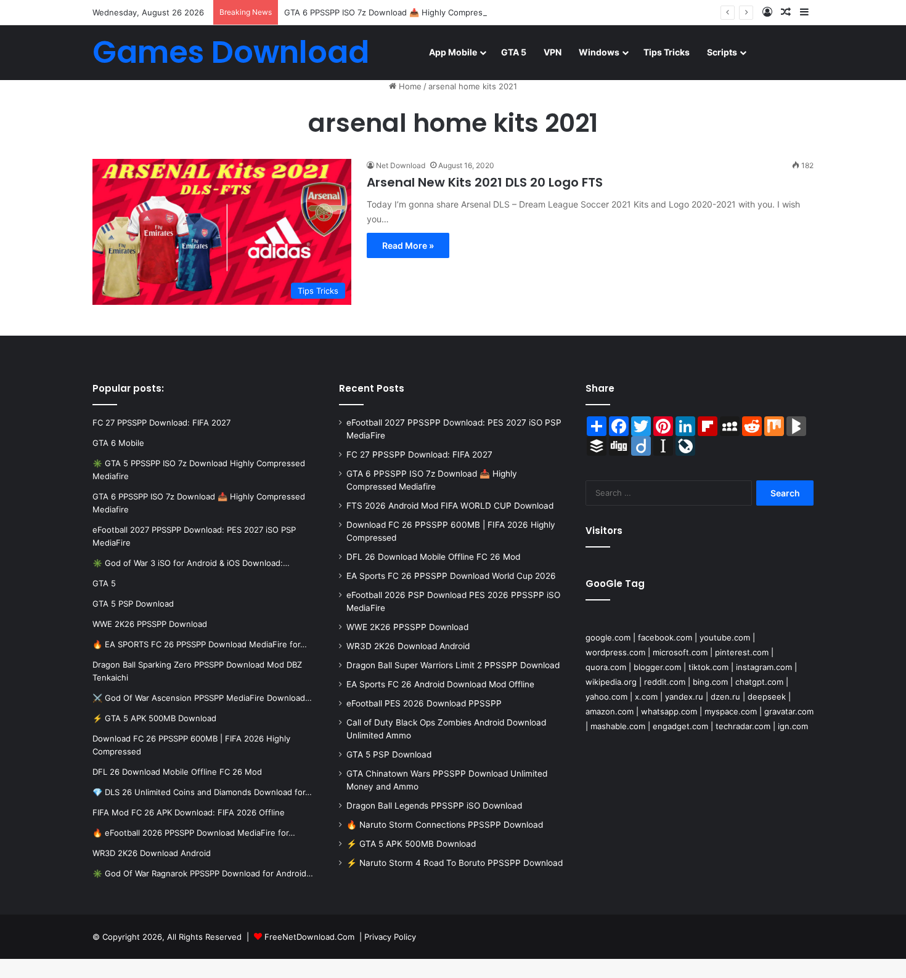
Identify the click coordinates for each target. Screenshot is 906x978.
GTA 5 (513, 52)
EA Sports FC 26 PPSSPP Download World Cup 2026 (451, 576)
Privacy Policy (390, 937)
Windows (599, 52)
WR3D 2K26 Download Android (408, 646)
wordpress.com (615, 652)
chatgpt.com (759, 682)
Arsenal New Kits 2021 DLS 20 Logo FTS (485, 182)
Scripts (722, 52)
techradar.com (743, 726)
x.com (646, 696)
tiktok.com (708, 667)
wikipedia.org (611, 682)
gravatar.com (789, 711)
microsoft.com (680, 652)
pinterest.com (742, 652)
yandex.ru (684, 696)
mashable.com (617, 726)
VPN (552, 52)
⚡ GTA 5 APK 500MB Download (411, 844)
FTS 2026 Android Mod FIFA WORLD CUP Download (449, 506)
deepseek (767, 696)
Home (409, 86)
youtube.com (725, 637)
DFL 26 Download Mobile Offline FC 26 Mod (433, 557)
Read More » (408, 245)
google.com (608, 637)
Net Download (400, 165)
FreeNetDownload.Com (309, 937)
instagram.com (764, 667)
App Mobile (453, 52)
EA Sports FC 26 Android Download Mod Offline (440, 684)
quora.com (606, 667)
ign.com (793, 726)
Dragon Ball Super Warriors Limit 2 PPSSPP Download (453, 665)
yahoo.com (606, 696)
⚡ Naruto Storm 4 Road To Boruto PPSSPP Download (454, 863)
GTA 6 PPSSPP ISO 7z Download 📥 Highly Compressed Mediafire (410, 12)
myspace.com (730, 711)
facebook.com (665, 637)
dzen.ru (725, 696)
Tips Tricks (666, 52)
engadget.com (680, 726)
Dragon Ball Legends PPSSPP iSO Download (434, 805)
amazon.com (610, 711)
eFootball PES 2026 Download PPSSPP (424, 703)
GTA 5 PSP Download (388, 754)
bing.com (710, 682)
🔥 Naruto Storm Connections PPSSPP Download (444, 825)
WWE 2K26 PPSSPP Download (407, 627)
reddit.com (664, 682)
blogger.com (657, 667)
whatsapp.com (669, 711)
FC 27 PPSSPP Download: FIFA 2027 (419, 454)
